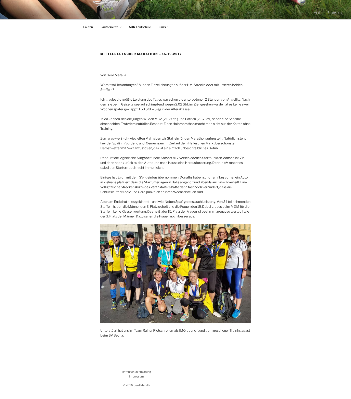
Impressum (136, 376)
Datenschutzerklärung (136, 371)
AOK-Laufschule (140, 27)
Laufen (88, 27)
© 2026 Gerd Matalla (136, 385)
